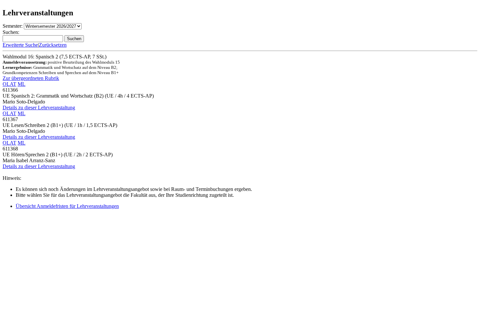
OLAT (9, 84)
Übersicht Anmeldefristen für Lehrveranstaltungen (67, 206)
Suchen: (11, 32)
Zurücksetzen (53, 45)
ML (21, 84)
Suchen (74, 38)
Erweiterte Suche (20, 45)
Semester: (13, 26)
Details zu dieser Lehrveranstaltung (39, 107)
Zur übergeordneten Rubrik (31, 78)
